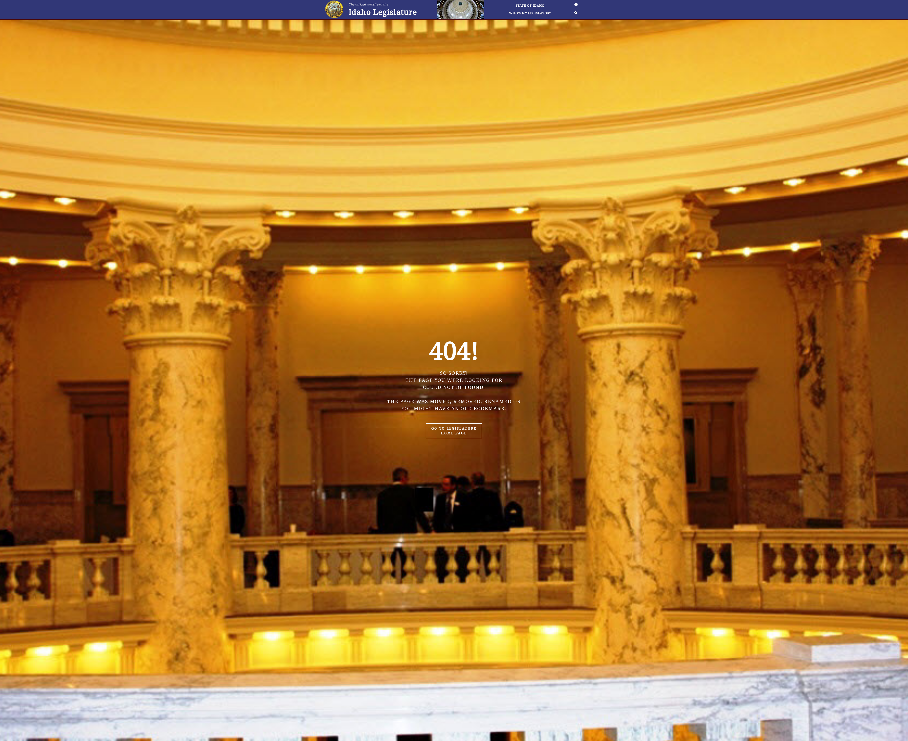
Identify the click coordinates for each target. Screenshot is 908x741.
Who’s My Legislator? (530, 13)
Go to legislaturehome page (453, 430)
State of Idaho (530, 5)
